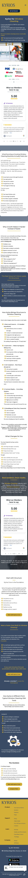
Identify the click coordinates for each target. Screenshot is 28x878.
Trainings (16, 836)
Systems (16, 810)
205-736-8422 (15, 848)
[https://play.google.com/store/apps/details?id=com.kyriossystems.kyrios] (14, 860)
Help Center (17, 821)
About (15, 840)
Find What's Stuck (18, 834)
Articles (16, 829)
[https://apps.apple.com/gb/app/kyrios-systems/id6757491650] (14, 864)
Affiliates (16, 843)
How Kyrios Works (19, 807)
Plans (15, 814)
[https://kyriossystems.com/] (8, 5)
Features (16, 812)
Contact (16, 825)
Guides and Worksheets (20, 832)
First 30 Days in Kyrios (19, 823)
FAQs (15, 818)
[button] (25, 5)
